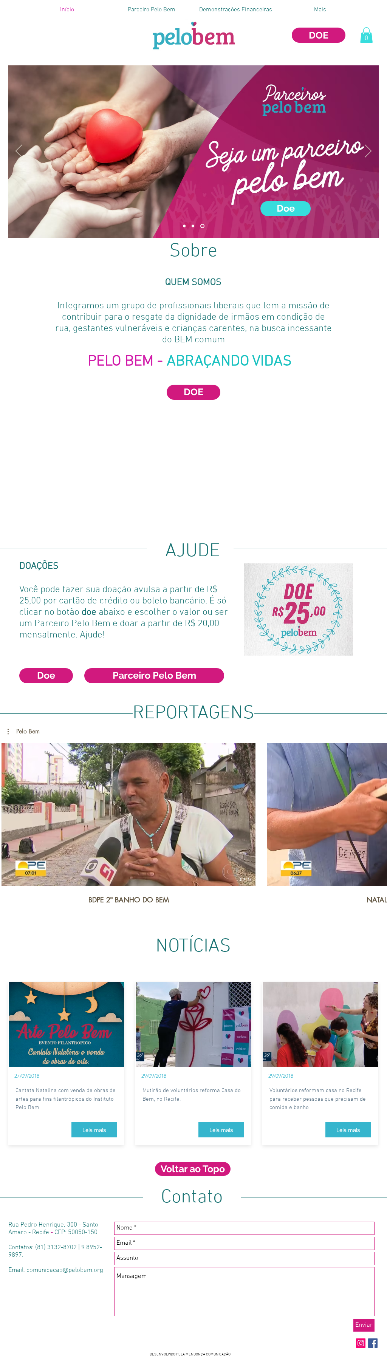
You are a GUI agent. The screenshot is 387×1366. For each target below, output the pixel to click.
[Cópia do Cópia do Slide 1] (193, 225)
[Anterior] (18, 151)
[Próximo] (368, 151)
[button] (366, 35)
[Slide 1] (184, 225)
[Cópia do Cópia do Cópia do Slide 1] (202, 226)
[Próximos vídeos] (376, 812)
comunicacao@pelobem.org (64, 1270)
